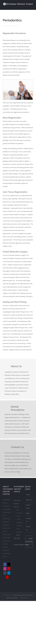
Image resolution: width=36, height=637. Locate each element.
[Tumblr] (4, 573)
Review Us (28, 528)
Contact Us (28, 519)
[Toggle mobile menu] (32, 7)
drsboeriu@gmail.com (21, 544)
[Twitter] (8, 564)
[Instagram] (4, 568)
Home (28, 495)
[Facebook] (4, 564)
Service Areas (28, 506)
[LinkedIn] (8, 573)
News (28, 513)
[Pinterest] (8, 568)
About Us (29, 500)
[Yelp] (7, 577)
